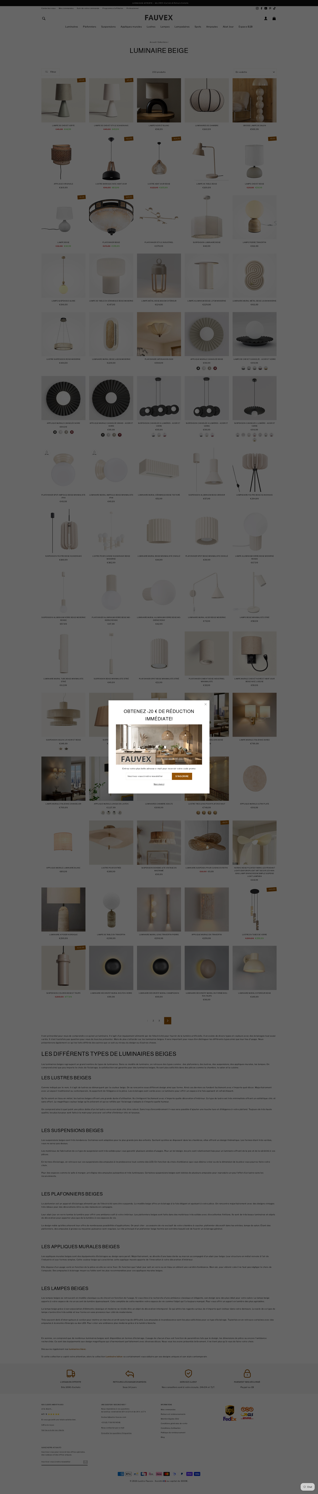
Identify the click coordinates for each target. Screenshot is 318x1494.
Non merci (159, 784)
